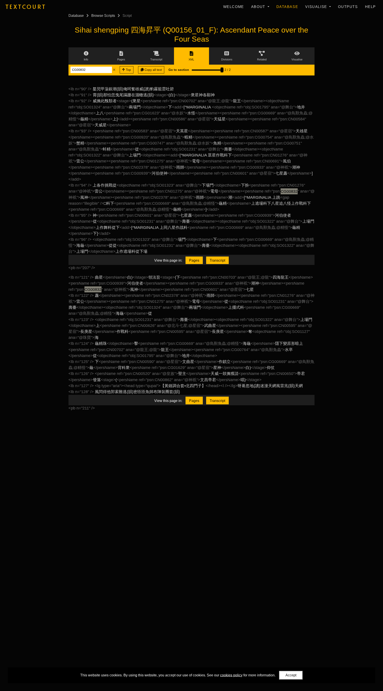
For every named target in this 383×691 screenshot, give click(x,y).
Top (128, 69)
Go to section (178, 69)
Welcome (233, 7)
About (259, 7)
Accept (290, 675)
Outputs (348, 7)
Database (287, 7)
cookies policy (231, 675)
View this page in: (168, 260)
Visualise (316, 7)
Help (370, 7)
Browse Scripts (103, 15)
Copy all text (153, 69)
